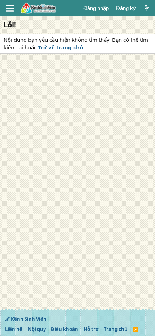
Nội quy (37, 329)
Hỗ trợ (91, 329)
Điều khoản (64, 329)
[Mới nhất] (147, 8)
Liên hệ (13, 329)
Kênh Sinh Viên (28, 319)
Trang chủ (116, 329)
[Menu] (9, 8)
